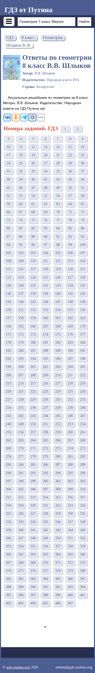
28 (58, 163)
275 (82, 448)
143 (8, 302)
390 (33, 587)
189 (58, 351)
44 (82, 179)
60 (21, 204)
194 (33, 359)
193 (21, 359)
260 (70, 432)
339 (8, 530)
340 (21, 530)
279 (45, 456)
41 (45, 179)
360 (8, 554)
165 (21, 326)
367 (8, 563)
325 (8, 513)
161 (58, 318)
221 (21, 391)
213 (8, 383)
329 (58, 513)
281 (70, 456)
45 (8, 188)
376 (33, 571)
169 (70, 326)
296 (82, 473)
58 (82, 196)
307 (45, 489)
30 (82, 163)
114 (82, 261)
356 (45, 546)
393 (70, 587)
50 (70, 188)
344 (70, 530)
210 (58, 375)
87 (8, 237)
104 (45, 253)
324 (82, 505)
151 (21, 310)
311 (8, 497)
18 (21, 155)
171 (8, 334)
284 (21, 465)
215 (33, 383)
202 (45, 367)
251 (45, 424)
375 (21, 571)
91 (58, 237)
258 (45, 432)
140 (58, 294)
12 (33, 147)
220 (8, 391)
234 (8, 408)
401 (82, 595)
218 (70, 383)
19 (33, 155)
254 (82, 424)
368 (21, 563)
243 (33, 416)
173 (33, 334)
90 (45, 237)
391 (45, 587)
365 (70, 554)
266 (58, 440)
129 (8, 285)
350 (58, 538)
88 (21, 237)
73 (8, 220)
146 (45, 302)
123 (21, 277)
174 (45, 334)
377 (45, 571)
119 (58, 269)
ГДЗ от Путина (28, 10)
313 (33, 497)
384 (45, 579)
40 (33, 179)
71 (70, 212)
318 (8, 505)
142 (82, 294)
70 (58, 212)
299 (33, 481)
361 (21, 554)
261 (82, 432)
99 (70, 245)
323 (70, 505)
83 (45, 228)
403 (21, 603)
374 (8, 571)
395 (8, 595)
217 (58, 383)
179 (21, 342)
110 (33, 261)
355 (33, 546)
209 (45, 375)
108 (8, 261)
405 (45, 603)
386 (70, 579)
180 (33, 342)
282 (82, 456)
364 (58, 554)
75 (33, 220)
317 (82, 497)
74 (21, 220)
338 (82, 522)
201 (33, 367)
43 (70, 179)
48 (45, 188)
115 (8, 269)
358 (70, 546)
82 (33, 228)
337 (70, 522)
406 (58, 603)
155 (70, 310)
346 (8, 538)
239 (70, 408)
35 (58, 171)
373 (82, 563)
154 (58, 310)
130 (21, 285)
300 (45, 481)
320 (33, 505)
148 (70, 302)
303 (82, 481)
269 (8, 448)
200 (21, 367)
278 (33, 456)
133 (58, 285)
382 (21, 579)
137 (21, 294)
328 (45, 513)
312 (21, 497)
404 (33, 603)
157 (8, 318)
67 (21, 212)
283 (8, 465)
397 (33, 595)
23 (82, 155)
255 (8, 432)
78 (70, 220)
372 (70, 563)
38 (8, 179)
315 (58, 497)
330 (70, 513)
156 (82, 310)
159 (33, 318)
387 (82, 579)
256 (21, 432)
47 (33, 188)
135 (82, 285)
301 (58, 481)
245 (58, 416)
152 (33, 310)
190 (70, 351)
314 (45, 497)
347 (21, 538)
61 (33, 204)
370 (45, 563)
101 (8, 253)
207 (21, 375)
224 (58, 391)
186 (21, 351)
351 (70, 538)
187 (33, 351)
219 (82, 383)
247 (82, 416)
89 (33, 237)
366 (82, 554)
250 (33, 424)
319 (21, 505)
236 (33, 408)
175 (58, 334)
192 (8, 359)
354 (21, 546)
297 (8, 481)
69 (45, 212)
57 (70, 196)
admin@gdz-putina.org (73, 667)
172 (21, 334)
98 (58, 245)
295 (70, 473)
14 (58, 147)
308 (58, 489)
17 (8, 155)
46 (21, 188)
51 (82, 188)
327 (33, 513)
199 (8, 367)
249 (21, 424)
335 (45, 522)
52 (8, 196)
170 (82, 326)
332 (8, 522)
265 (45, 440)
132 (45, 285)
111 (45, 261)
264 (33, 440)
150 (8, 310)
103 (33, 253)
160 (45, 318)
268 (82, 440)
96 (33, 245)
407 (70, 603)
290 (8, 473)
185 (8, 351)
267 (70, 440)
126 (58, 277)
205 (82, 367)
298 (21, 481)
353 (8, 546)
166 (33, 326)
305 (21, 489)
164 (8, 326)
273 (58, 448)
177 (82, 334)
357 (58, 546)
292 (33, 473)
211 (70, 375)
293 (45, 473)
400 (70, 595)
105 (58, 253)
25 (21, 163)
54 (33, 196)
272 (45, 448)
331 (82, 513)
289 (82, 465)
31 (8, 171)
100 (82, 245)
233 (82, 399)
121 (82, 269)
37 (82, 171)
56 (58, 196)
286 (45, 465)
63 (58, 204)
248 (8, 424)
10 (8, 147)
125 (45, 277)
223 (45, 391)
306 (33, 489)
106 (70, 253)
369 (33, 563)
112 (58, 261)
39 (21, 179)
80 (8, 228)
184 (82, 342)
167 (45, 326)
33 (33, 171)
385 (58, 579)
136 (8, 294)
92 (70, 237)
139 (45, 294)
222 (33, 391)
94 (8, 245)
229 (33, 399)
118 (45, 269)
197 (70, 359)
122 (8, 277)
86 (82, 228)
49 (58, 188)
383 (33, 579)
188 (45, 351)
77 (58, 220)
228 (21, 399)
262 (8, 440)
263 (21, 440)
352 (82, 538)
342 (45, 530)
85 (70, 228)
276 (8, 456)
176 (70, 334)
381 (8, 579)
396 (21, 595)
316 (70, 497)
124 (33, 277)
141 (70, 294)
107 (82, 253)
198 (82, 359)
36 (70, 171)
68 (33, 212)
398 (45, 595)
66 (8, 212)
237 (45, 408)
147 (58, 302)
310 (82, 489)
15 (70, 147)
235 (21, 408)
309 (70, 489)
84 (58, 228)
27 (45, 163)
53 (21, 196)
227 (8, 399)
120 (70, 269)
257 (33, 432)
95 (21, 245)
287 (58, 465)
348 (33, 538)
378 (58, 571)
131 (33, 285)
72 (82, 212)
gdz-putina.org (18, 667)
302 (70, 481)
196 (58, 359)
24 (8, 163)
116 (20, 269)
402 (8, 603)
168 (58, 326)
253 (70, 424)
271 (33, 448)
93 (82, 237)
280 (58, 456)
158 (21, 318)
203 (58, 367)
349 (45, 538)
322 (58, 505)
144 (21, 302)
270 (21, 448)
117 (33, 269)
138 (33, 294)
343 (58, 530)
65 (82, 204)
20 (45, 155)
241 (8, 416)
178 (8, 342)
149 (82, 302)
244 (45, 416)
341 (33, 530)
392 (58, 587)
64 (70, 204)
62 (45, 204)
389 (21, 587)
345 (82, 530)
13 (45, 147)
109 (21, 261)
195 (45, 359)
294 (58, 473)
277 (21, 456)
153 (45, 310)
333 (21, 522)
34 (45, 171)
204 (70, 367)
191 (82, 351)
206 (8, 375)
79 (82, 220)
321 (45, 505)
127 (70, 277)
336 (58, 522)
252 (58, 424)
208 (33, 375)
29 (70, 163)
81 (21, 228)
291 (21, 473)
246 (70, 416)
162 (70, 318)
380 (82, 571)
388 (8, 587)
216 (45, 383)
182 (58, 342)
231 (58, 399)
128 (82, 277)
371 (58, 563)
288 (70, 465)
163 (82, 318)
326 (21, 513)
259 (58, 432)
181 (45, 342)
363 (45, 554)
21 (58, 155)
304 (8, 489)
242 (21, 416)
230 (45, 399)
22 (70, 155)
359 (82, 546)
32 (21, 171)
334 (33, 522)
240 (82, 408)
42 (58, 179)
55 (45, 196)
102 (21, 253)
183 (70, 342)
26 (33, 163)
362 (33, 554)
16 (82, 147)
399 (58, 595)
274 (70, 448)
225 (70, 391)
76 (45, 220)
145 (33, 302)
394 (82, 587)
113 (70, 261)
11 (21, 147)
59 (8, 204)
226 (82, 391)
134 (70, 285)
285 (33, 465)
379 (70, 571)
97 (45, 245)
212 (82, 375)
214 (21, 383)
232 (70, 399)
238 (58, 408)
